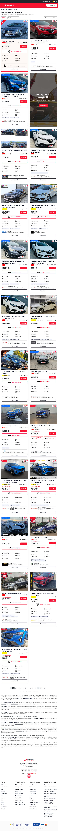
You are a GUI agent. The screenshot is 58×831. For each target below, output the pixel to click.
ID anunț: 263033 (22, 153)
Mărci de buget (19, 789)
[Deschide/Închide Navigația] (2, 5)
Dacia (2, 804)
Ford (2, 795)
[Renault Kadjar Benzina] (14, 414)
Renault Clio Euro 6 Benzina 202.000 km (14, 151)
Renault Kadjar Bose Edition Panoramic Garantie (40, 42)
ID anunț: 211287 (22, 595)
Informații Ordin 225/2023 (50, 809)
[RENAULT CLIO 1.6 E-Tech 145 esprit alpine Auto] (43, 414)
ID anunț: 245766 (22, 42)
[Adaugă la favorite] (27, 21)
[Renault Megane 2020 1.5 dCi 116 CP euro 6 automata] (43, 193)
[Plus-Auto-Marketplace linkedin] (35, 770)
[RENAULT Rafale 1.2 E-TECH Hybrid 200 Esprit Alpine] (43, 469)
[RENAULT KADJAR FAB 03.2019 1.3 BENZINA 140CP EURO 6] (14, 83)
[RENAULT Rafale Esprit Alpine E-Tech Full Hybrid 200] (14, 637)
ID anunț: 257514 (22, 427)
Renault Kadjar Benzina (9, 426)
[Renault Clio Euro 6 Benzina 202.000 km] (14, 138)
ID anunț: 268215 (51, 596)
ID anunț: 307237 (51, 44)
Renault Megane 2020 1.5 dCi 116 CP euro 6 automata (43, 206)
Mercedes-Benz (5, 787)
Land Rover (3, 806)
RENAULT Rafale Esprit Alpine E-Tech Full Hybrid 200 (14, 650)
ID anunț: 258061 (22, 264)
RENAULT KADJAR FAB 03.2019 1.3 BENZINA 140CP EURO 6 (13, 96)
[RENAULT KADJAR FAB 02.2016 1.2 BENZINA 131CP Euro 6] (14, 249)
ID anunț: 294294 (51, 320)
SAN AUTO (36, 231)
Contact (32, 800)
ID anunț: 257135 (22, 539)
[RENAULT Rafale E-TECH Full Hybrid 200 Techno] (43, 581)
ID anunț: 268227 (22, 484)
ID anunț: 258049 (51, 264)
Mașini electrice (19, 800)
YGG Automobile (12, 120)
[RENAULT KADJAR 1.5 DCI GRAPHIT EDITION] (14, 360)
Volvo (2, 800)
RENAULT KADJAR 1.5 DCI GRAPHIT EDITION (13, 373)
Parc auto (32, 804)
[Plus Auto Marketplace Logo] (9, 5)
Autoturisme (9, 9)
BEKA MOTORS (11, 451)
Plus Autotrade (13, 507)
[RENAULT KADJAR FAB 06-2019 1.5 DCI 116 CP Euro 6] (14, 304)
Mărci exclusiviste (19, 785)
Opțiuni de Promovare (49, 785)
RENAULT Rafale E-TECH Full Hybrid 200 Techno (42, 594)
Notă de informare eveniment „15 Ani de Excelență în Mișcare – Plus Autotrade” (49, 814)
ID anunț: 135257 (22, 209)
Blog (31, 798)
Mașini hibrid (18, 798)
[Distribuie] (24, 21)
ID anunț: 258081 (22, 98)
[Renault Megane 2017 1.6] (43, 360)
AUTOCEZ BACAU (12, 563)
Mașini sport (18, 795)
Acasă (2, 9)
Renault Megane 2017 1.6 (39, 372)
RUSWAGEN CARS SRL (41, 396)
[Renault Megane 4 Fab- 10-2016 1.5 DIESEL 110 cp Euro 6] (43, 249)
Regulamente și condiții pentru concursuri (50, 799)
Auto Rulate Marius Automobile (16, 175)
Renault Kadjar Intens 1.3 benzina (42, 538)
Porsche (3, 791)
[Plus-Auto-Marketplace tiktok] (32, 770)
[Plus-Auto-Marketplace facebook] (22, 770)
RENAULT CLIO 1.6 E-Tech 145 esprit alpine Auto (42, 427)
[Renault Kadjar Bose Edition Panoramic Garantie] (43, 29)
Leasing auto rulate (34, 802)
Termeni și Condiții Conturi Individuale (48, 803)
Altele (31, 795)
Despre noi (32, 787)
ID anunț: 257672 (51, 373)
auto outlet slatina (10, 396)
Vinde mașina (33, 806)
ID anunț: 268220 (51, 484)
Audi (2, 789)
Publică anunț (43, 105)
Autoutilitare (33, 793)
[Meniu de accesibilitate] (29, 776)
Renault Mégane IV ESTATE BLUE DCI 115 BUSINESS (43, 317)
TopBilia (10, 65)
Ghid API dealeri (33, 809)
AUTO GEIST (36, 563)
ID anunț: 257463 (51, 429)
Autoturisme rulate (20, 804)
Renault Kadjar (7, 538)
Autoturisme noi (19, 802)
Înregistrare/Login (46, 1)
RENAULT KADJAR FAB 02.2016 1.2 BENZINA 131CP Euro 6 (13, 262)
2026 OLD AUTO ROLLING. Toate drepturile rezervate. (32, 828)
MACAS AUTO (40, 65)
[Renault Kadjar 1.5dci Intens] (14, 581)
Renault (3, 798)
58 (44, 688)
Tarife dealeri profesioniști (50, 789)
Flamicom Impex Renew (36, 451)
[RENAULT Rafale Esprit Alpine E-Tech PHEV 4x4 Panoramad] (14, 469)
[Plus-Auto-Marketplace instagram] (25, 770)
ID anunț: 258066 (51, 153)
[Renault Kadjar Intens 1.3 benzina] (43, 526)
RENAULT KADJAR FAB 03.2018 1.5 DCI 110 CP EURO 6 (43, 151)
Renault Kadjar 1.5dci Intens (11, 593)
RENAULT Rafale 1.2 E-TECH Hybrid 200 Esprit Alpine (42, 482)
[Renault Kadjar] (14, 526)
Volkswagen (4, 793)
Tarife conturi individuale (50, 787)
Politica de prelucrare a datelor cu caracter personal (50, 795)
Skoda (2, 802)
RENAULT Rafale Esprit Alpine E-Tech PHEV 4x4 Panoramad (14, 482)
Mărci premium (18, 787)
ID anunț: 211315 (51, 539)
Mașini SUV (18, 791)
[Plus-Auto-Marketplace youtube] (29, 770)
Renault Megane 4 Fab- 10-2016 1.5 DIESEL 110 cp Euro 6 (43, 262)
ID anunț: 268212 (22, 653)
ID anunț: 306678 (22, 375)
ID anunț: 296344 (51, 209)
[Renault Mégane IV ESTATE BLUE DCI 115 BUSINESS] (43, 304)
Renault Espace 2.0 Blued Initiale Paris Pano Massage (13, 206)
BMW (2, 785)
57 (41, 688)
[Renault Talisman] (14, 29)
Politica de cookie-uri (49, 791)
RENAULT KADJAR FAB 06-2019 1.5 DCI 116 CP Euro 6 (13, 317)
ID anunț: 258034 (22, 320)
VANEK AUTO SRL (40, 342)
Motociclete (33, 791)
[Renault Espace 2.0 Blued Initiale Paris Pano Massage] (14, 193)
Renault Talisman (8, 41)
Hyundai (3, 809)
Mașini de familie (19, 793)
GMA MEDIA (10, 231)
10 (35, 688)
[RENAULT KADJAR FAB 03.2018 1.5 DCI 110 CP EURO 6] (43, 138)
